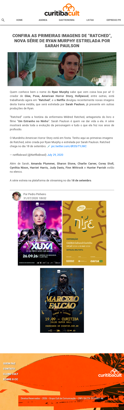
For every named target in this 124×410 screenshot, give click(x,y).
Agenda (43, 20)
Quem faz (9, 363)
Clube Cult (10, 373)
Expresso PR (114, 20)
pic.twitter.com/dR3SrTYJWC (69, 146)
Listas (90, 20)
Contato (9, 368)
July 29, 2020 (55, 154)
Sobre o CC (10, 379)
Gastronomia (66, 20)
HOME (19, 20)
